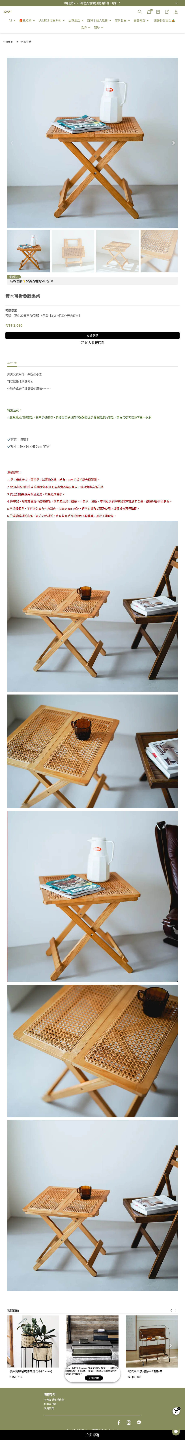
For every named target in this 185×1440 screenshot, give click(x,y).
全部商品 (8, 41)
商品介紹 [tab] (12, 363)
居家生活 (26, 41)
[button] (173, 143)
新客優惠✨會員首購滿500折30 (31, 281)
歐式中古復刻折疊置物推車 (145, 1371)
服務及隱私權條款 (54, 1399)
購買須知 (49, 1408)
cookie (84, 1368)
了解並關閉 (94, 1377)
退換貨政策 (50, 1404)
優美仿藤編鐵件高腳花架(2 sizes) (30, 1371)
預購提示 (11, 311)
